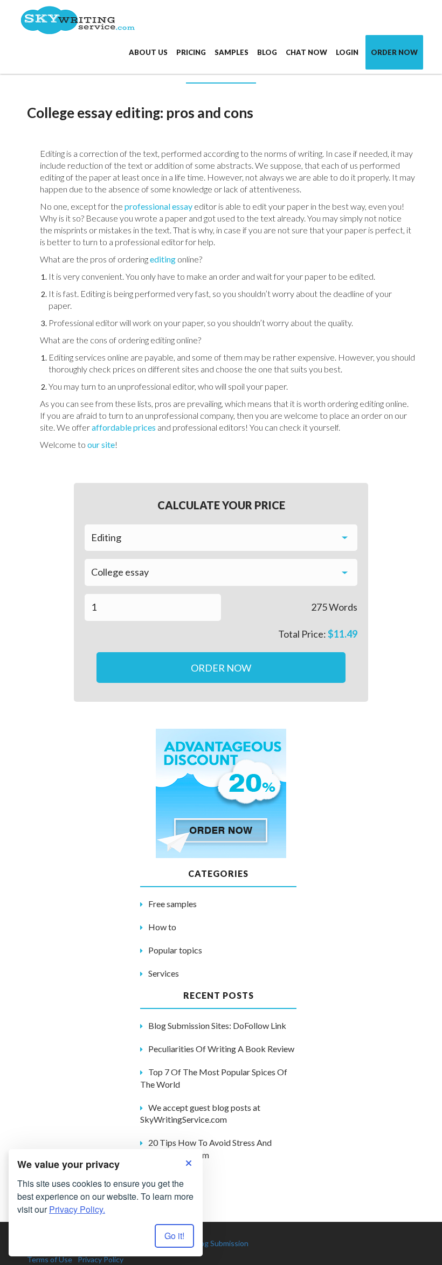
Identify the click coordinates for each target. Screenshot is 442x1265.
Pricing (191, 52)
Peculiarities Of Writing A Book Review (221, 1048)
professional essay (159, 206)
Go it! (174, 1235)
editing (163, 259)
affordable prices (124, 427)
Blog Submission (221, 1243)
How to (162, 927)
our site (101, 444)
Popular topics (175, 950)
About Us (148, 52)
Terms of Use (49, 1259)
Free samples (172, 903)
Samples (231, 52)
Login (347, 52)
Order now (394, 52)
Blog (267, 52)
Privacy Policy (100, 1259)
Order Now (221, 668)
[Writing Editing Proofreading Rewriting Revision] (221, 537)
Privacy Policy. (77, 1209)
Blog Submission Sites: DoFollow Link (217, 1025)
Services (163, 973)
